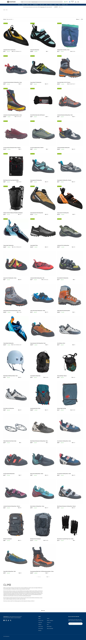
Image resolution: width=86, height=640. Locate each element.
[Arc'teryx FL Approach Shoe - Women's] (43, 133)
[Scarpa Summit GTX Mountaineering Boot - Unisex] (16, 296)
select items (43, 6)
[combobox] (41, 2)
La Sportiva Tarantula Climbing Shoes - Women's (11, 506)
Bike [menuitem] (47, 4)
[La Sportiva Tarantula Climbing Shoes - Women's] (16, 492)
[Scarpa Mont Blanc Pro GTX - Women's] (70, 68)
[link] (38, 576)
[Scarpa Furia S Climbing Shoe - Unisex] (16, 263)
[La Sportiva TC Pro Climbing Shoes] (70, 231)
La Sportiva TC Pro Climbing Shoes (63, 245)
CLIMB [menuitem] (55, 4)
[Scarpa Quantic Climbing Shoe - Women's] (70, 166)
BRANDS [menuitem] (63, 4)
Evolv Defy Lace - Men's (61, 343)
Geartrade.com (7, 636)
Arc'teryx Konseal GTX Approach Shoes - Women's (12, 147)
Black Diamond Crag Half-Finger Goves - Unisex (65, 538)
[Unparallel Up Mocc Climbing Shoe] (16, 35)
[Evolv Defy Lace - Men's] (70, 329)
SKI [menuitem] (30, 4)
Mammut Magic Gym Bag (61, 408)
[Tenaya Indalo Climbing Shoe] (16, 231)
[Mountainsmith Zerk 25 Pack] (43, 394)
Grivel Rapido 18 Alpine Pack (35, 375)
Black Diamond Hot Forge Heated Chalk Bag (10, 180)
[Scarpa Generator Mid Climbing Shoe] (43, 198)
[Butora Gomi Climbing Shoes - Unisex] (43, 459)
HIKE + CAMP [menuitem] (42, 4)
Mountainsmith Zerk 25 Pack (35, 408)
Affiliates (39, 624)
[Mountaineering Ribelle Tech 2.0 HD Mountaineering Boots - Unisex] (43, 557)
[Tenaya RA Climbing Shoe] (43, 35)
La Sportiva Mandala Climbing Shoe (63, 147)
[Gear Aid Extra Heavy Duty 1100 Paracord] (43, 100)
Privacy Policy (40, 628)
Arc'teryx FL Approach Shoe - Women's (36, 147)
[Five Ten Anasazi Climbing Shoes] (16, 459)
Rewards (39, 630)
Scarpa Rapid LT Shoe (34, 245)
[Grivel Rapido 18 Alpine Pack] (43, 361)
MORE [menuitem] (59, 4)
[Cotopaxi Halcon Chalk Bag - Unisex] (70, 35)
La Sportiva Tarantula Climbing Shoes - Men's (65, 114)
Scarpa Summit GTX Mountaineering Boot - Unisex (12, 310)
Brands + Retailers (50, 620)
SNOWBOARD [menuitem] (35, 4)
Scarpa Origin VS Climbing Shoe (35, 82)
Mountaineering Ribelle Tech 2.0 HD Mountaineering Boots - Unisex (42, 571)
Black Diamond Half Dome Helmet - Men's (10, 375)
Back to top (43, 610)
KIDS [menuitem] (27, 4)
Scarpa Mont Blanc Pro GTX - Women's (63, 82)
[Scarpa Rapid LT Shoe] (43, 231)
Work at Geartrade (50, 628)
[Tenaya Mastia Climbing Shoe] (16, 329)
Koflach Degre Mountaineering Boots (63, 310)
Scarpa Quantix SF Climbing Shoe (36, 180)
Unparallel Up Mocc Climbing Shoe (9, 49)
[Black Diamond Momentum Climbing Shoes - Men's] (43, 426)
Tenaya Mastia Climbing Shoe (8, 343)
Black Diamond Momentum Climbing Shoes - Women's (66, 506)
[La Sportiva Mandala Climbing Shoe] (70, 133)
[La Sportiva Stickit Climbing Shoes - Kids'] (43, 263)
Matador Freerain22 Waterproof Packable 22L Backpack (13, 212)
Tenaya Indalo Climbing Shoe (8, 245)
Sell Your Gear (40, 620)
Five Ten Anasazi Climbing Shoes (8, 473)
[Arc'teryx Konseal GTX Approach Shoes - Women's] (16, 133)
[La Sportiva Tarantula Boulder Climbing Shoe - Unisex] (16, 68)
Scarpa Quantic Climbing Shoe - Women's (64, 180)
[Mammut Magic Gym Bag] (70, 394)
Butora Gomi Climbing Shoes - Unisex (36, 473)
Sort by (4, 19)
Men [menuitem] (19, 4)
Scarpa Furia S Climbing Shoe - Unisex (9, 277)
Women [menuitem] (23, 4)
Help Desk (40, 622)
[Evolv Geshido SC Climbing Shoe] (70, 263)
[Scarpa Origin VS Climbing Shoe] (43, 68)
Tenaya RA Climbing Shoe (34, 49)
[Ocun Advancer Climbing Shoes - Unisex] (70, 426)
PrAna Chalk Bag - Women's (62, 375)
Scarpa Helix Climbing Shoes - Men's (9, 571)
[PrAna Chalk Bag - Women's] (70, 361)
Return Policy (49, 626)
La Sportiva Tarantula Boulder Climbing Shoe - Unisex (12, 82)
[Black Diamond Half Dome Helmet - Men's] (16, 361)
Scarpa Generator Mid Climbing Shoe (36, 212)
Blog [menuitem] (67, 4)
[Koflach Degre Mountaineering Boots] (70, 296)
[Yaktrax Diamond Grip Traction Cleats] (16, 426)
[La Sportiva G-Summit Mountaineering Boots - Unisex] (16, 100)
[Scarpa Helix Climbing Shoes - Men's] (16, 557)
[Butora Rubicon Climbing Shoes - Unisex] (43, 492)
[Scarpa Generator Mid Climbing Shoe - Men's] (43, 329)
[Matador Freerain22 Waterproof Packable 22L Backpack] (16, 198)
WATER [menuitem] (51, 4)
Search (48, 618)
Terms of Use (40, 626)
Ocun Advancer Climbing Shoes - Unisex (64, 440)
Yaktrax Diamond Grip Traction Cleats (9, 440)
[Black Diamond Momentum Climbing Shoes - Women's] (70, 492)
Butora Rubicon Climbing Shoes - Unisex (37, 506)
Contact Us (49, 622)
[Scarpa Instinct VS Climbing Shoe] (70, 198)
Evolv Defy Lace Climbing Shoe (8, 408)
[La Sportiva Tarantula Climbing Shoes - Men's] (70, 100)
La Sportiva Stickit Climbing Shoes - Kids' (37, 277)
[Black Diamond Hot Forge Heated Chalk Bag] (16, 166)
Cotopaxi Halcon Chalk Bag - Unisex (63, 49)
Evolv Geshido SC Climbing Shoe (62, 277)
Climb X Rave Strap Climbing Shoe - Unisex (37, 310)
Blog (48, 624)
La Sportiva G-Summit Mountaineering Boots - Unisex (12, 114)
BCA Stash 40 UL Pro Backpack (35, 538)
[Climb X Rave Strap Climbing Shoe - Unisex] (43, 296)
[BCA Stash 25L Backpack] (16, 524)
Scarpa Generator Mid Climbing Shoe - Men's (38, 343)
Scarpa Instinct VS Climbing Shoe (63, 212)
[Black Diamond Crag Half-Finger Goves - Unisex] (70, 524)
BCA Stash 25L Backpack (7, 538)
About (39, 618)
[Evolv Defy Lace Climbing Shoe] (16, 394)
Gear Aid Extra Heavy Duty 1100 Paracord (37, 114)
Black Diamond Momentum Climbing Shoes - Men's (39, 440)
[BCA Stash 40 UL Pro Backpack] (43, 524)
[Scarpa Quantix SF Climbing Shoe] (43, 166)
